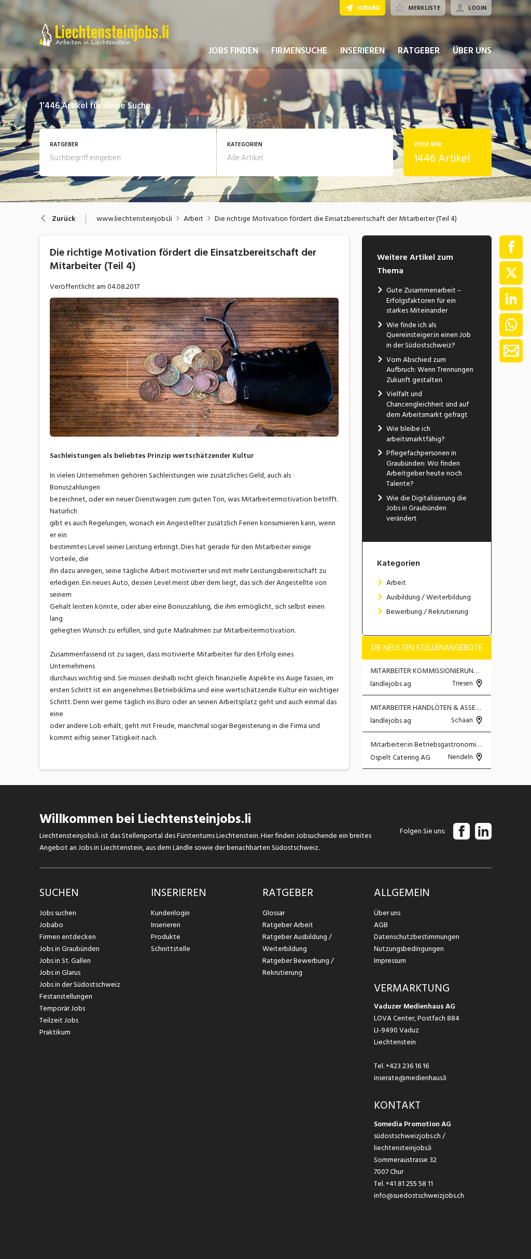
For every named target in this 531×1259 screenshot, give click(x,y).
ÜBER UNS (472, 51)
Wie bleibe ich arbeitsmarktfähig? (415, 434)
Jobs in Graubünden (69, 949)
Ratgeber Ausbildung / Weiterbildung (297, 943)
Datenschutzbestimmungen (416, 937)
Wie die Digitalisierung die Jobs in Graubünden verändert (426, 508)
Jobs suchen (57, 913)
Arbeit (193, 218)
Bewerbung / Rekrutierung (427, 612)
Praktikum (55, 1032)
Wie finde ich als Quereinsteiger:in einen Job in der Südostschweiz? (428, 335)
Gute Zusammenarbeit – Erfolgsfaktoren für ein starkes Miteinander (424, 300)
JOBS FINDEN (233, 51)
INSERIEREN (362, 51)
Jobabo (51, 925)
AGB (381, 925)
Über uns (387, 913)
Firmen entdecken (67, 937)
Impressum (390, 961)
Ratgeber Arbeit (287, 925)
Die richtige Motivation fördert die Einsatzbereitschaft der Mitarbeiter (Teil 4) (336, 218)
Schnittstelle (170, 949)
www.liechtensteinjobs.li (134, 218)
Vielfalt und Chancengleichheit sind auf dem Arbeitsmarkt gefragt (427, 404)
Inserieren (165, 925)
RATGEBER (419, 51)
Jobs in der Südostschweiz (79, 984)
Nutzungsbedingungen (409, 949)
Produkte (165, 937)
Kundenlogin (170, 913)
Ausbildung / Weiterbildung (428, 597)
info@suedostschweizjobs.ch (419, 1195)
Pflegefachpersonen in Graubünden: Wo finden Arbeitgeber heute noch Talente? (424, 468)
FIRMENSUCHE (299, 51)
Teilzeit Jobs (58, 1020)
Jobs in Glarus (59, 972)
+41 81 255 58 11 (409, 1184)
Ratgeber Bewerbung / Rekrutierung (298, 966)
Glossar (273, 913)
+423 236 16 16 (407, 1066)
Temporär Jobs (62, 1008)
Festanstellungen (65, 996)
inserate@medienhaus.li (410, 1078)
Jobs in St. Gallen (65, 961)
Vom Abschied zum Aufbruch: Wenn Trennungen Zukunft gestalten (429, 370)
